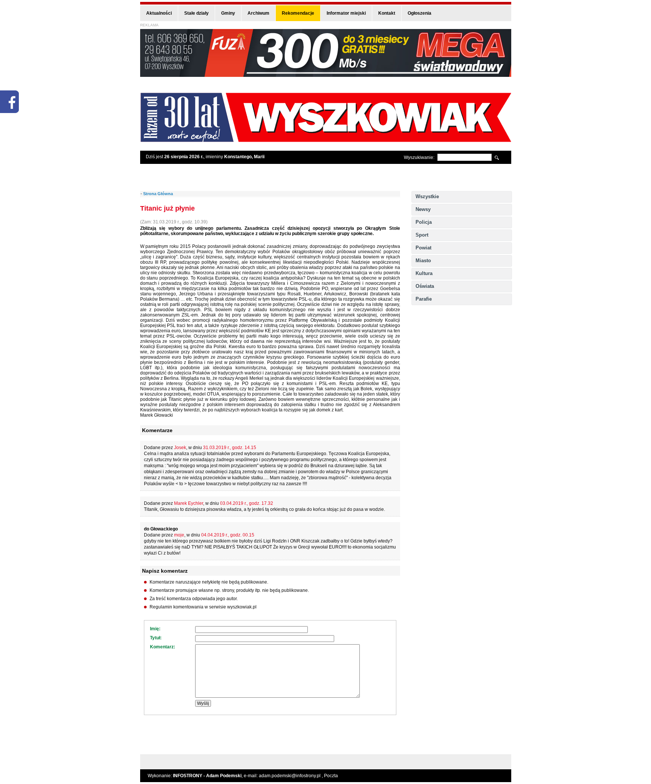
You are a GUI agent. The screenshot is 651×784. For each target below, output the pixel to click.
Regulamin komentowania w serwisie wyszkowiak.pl (203, 607)
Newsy (423, 209)
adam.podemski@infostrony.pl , (291, 775)
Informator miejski (346, 13)
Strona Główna (158, 193)
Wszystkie (427, 196)
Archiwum (258, 13)
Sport (422, 235)
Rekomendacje (298, 13)
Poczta (331, 775)
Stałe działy (196, 13)
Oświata (425, 286)
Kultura (424, 273)
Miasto (423, 260)
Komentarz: (162, 647)
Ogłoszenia (419, 13)
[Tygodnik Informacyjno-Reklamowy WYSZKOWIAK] (325, 139)
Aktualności (159, 13)
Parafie (424, 299)
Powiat (423, 248)
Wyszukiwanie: (419, 157)
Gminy (228, 13)
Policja (424, 222)
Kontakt (386, 13)
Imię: (155, 628)
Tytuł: (156, 637)
